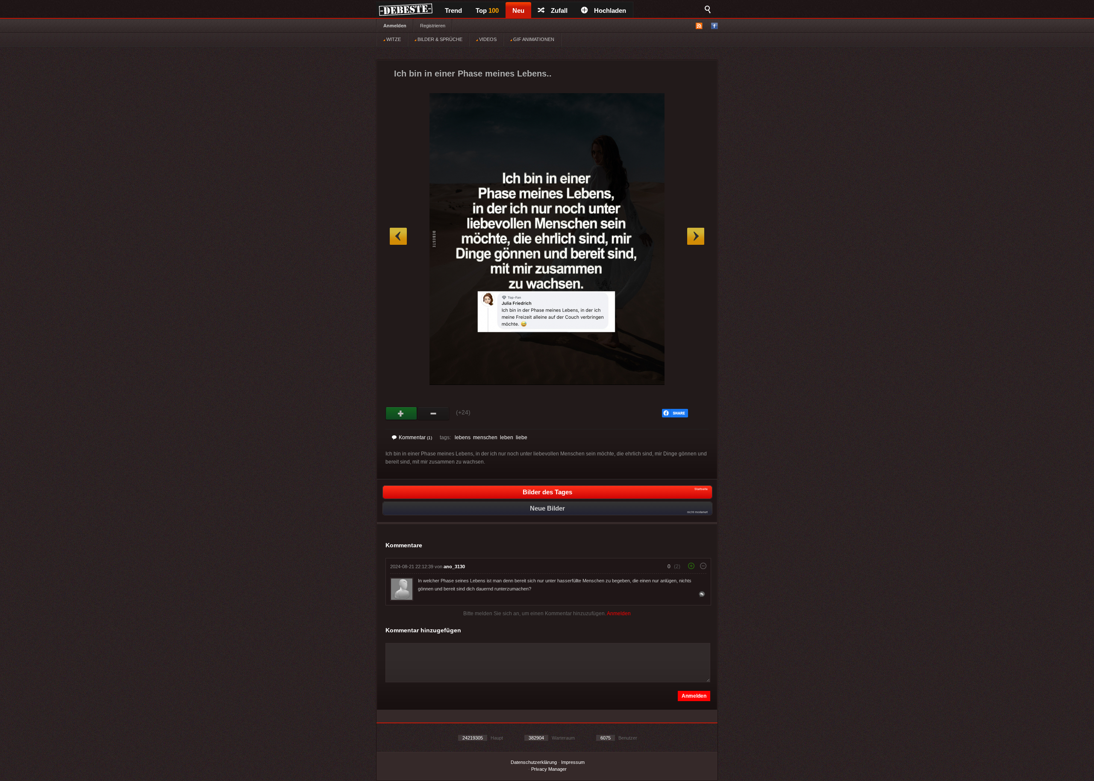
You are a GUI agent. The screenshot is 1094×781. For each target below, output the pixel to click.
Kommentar (415, 437)
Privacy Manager (549, 769)
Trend (453, 10)
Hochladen (610, 10)
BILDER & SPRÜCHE (439, 39)
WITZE (393, 39)
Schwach (434, 413)
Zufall (559, 10)
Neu (518, 10)
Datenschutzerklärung (534, 762)
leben (506, 437)
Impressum (573, 762)
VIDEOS (487, 39)
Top (487, 10)
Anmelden (394, 25)
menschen (485, 437)
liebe (521, 437)
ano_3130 (454, 566)
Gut (401, 413)
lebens (463, 437)
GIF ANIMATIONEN (533, 39)
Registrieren (432, 25)
